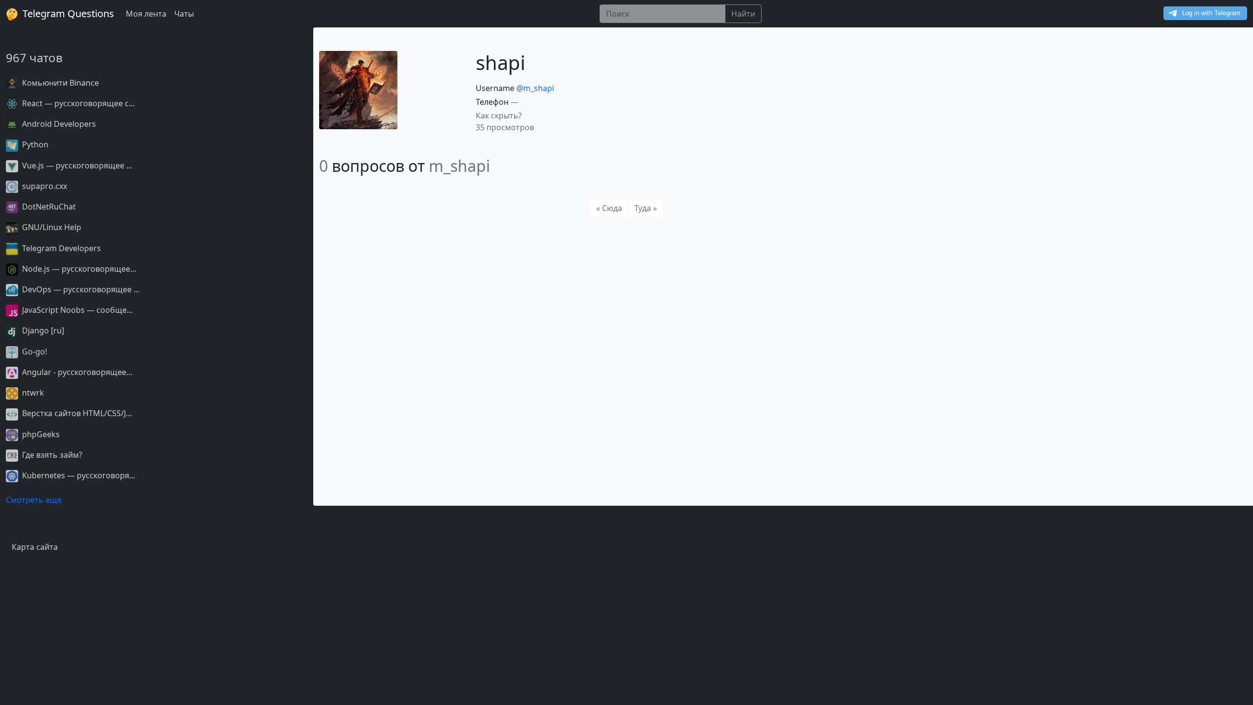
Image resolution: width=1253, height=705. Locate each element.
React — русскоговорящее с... (77, 103)
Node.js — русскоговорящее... (78, 268)
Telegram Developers (60, 248)
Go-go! (33, 351)
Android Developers (58, 123)
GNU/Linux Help (50, 227)
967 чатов (34, 57)
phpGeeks (40, 434)
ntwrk (32, 392)
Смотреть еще (34, 499)
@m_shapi (535, 88)
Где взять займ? (51, 454)
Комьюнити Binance (59, 82)
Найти (743, 13)
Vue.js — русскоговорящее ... (76, 165)
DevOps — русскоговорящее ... (79, 289)
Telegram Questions (67, 13)
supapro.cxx (43, 186)
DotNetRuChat (48, 206)
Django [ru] (42, 330)
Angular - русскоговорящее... (76, 372)
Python (34, 144)
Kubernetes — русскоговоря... (77, 475)
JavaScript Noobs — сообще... (76, 310)
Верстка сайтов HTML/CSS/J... (76, 413)
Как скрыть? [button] (499, 115)
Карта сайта (35, 546)
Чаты (184, 13)
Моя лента (146, 13)
